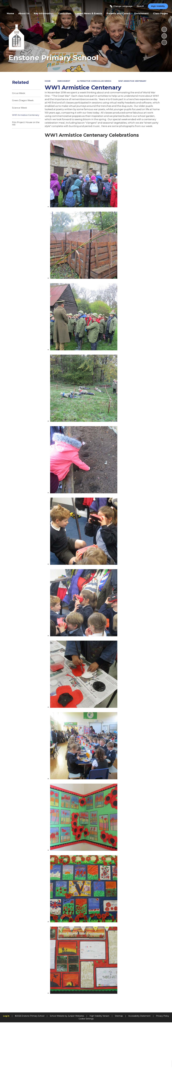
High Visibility (158, 6)
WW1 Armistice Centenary (132, 81)
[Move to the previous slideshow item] (164, 36)
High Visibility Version (99, 1016)
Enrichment (64, 81)
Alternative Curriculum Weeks (94, 81)
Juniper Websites (76, 1016)
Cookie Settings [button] (86, 1019)
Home (48, 81)
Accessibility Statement (139, 1016)
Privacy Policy (162, 1016)
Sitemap (119, 1016)
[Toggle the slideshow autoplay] (164, 29)
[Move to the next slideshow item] (164, 42)
